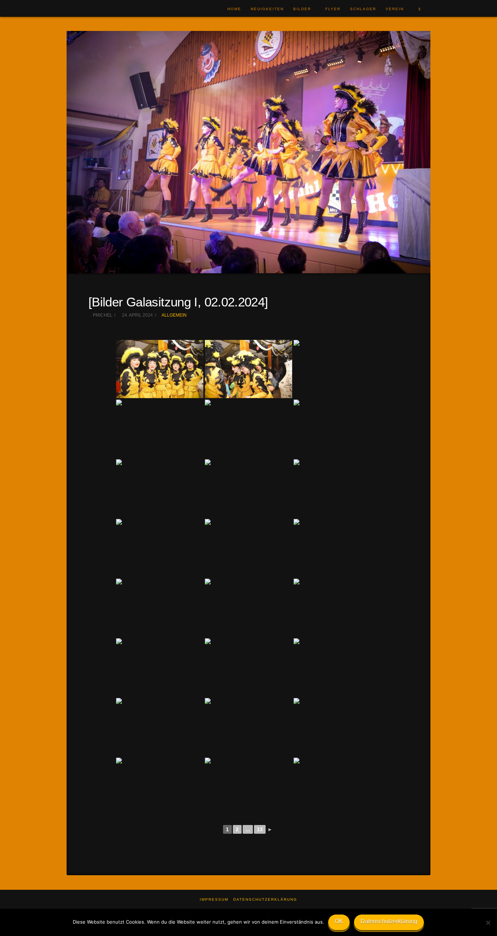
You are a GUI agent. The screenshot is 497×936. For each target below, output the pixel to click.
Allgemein (174, 315)
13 (260, 829)
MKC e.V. (89, 8)
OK (339, 921)
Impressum (214, 899)
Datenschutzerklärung (265, 899)
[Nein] (488, 922)
